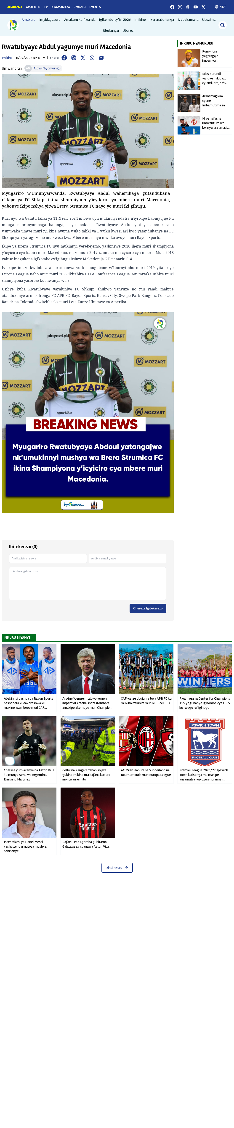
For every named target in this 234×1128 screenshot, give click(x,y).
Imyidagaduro (50, 19)
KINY (223, 7)
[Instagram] (180, 7)
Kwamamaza (60, 7)
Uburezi (128, 30)
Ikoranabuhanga (161, 19)
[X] (203, 7)
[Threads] (188, 7)
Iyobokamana (188, 19)
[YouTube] (196, 7)
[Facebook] (172, 7)
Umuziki (80, 7)
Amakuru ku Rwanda (80, 19)
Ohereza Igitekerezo (148, 608)
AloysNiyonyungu (47, 68)
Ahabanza (14, 7)
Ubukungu (111, 30)
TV (46, 7)
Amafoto (33, 7)
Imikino (140, 19)
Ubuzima (208, 19)
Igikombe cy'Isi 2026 (115, 19)
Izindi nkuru (114, 867)
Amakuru (29, 19)
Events (95, 7)
